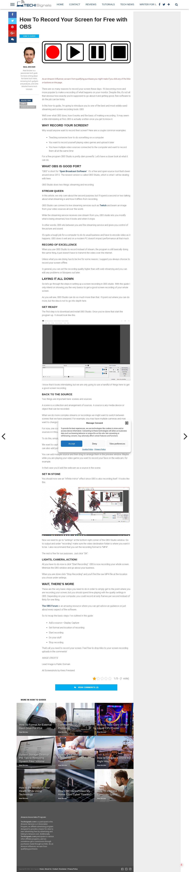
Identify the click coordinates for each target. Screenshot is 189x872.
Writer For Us (149, 4)
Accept (71, 443)
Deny (94, 443)
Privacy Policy (100, 449)
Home (60, 4)
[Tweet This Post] (12, 21)
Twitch (103, 205)
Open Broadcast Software (73, 171)
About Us (48, 869)
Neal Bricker (29, 67)
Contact (74, 4)
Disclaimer (62, 869)
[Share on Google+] (12, 33)
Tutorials (108, 4)
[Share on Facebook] (12, 15)
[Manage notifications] (181, 865)
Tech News (127, 4)
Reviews (91, 4)
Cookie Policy (87, 449)
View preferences (117, 443)
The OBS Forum (50, 606)
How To (23, 103)
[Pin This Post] (12, 27)
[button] (126, 423)
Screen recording (28, 107)
